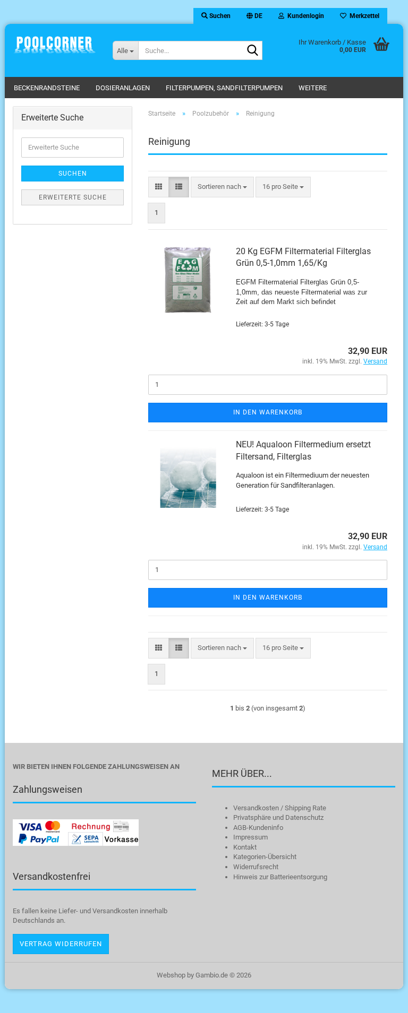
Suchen (72, 173)
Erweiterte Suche (73, 197)
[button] (254, 16)
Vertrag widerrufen (61, 944)
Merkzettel (362, 16)
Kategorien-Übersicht (264, 857)
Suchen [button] (219, 16)
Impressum (250, 837)
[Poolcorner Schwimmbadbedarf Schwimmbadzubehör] (55, 45)
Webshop (171, 975)
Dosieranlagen (123, 88)
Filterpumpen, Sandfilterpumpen (224, 88)
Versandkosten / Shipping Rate (279, 808)
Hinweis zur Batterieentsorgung (280, 877)
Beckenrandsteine (47, 88)
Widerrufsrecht (255, 867)
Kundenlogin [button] (304, 16)
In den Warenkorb (267, 412)
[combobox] (222, 187)
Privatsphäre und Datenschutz (278, 817)
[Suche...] (252, 50)
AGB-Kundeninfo (258, 828)
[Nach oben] (379, 997)
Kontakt (245, 847)
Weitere (313, 88)
